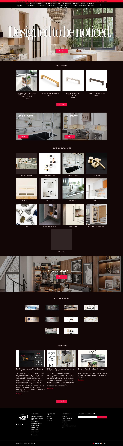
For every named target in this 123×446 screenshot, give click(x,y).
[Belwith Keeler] (52, 308)
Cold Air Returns (26, 201)
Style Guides (91, 5)
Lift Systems (96, 201)
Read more (19, 394)
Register (49, 416)
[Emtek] (91, 308)
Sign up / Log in (104, 1)
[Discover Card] (101, 443)
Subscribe (102, 417)
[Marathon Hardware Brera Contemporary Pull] (73, 80)
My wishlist (49, 420)
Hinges (27, 226)
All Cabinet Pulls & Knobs (27, 175)
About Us (64, 416)
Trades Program (66, 424)
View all (61, 104)
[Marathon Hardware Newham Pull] (50, 80)
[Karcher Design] (52, 319)
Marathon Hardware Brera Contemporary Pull (73, 94)
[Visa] (96, 443)
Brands (65, 7)
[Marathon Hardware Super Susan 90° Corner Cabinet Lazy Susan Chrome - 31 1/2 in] (26, 80)
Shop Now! (61, 51)
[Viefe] (71, 331)
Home (27, 3)
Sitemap (64, 422)
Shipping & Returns (66, 420)
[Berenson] (71, 308)
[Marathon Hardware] (71, 319)
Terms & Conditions (67, 418)
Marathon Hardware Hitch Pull (96, 93)
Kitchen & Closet (35, 431)
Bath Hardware (50, 201)
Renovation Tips (82, 5)
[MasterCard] (94, 443)
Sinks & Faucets (73, 201)
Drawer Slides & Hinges (49, 226)
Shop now (61, 277)
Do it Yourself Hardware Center (52, 3)
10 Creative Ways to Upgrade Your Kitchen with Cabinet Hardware (61, 370)
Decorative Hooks (50, 175)
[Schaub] (91, 319)
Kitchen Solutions (73, 175)
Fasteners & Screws (36, 433)
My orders (49, 418)
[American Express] (98, 443)
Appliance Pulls (73, 226)
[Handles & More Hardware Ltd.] (19, 5)
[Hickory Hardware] (32, 319)
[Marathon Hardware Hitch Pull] (96, 80)
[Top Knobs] (52, 331)
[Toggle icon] (101, 5)
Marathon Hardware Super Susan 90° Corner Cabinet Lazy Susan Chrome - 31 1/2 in (27, 95)
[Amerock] (32, 308)
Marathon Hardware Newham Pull (50, 93)
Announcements (58, 7)
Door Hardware (96, 175)
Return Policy (74, 5)
